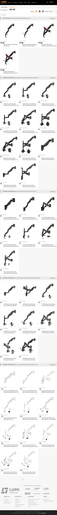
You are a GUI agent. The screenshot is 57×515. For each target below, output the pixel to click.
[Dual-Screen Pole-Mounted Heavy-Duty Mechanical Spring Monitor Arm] (47, 117)
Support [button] (21, 2)
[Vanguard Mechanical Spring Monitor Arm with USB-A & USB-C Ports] (28, 31)
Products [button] (15, 2)
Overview (6, 499)
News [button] (29, 2)
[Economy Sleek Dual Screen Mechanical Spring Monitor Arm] (28, 431)
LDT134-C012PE (23, 241)
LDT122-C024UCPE (23, 469)
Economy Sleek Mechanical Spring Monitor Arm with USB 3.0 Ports (48, 418)
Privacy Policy (22, 513)
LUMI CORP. (29, 511)
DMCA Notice (14, 513)
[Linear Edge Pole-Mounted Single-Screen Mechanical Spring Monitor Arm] (28, 231)
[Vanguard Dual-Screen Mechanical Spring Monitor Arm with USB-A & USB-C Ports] (9, 58)
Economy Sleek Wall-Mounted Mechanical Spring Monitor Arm (11, 391)
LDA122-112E (22, 387)
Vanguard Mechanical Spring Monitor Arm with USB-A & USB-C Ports (29, 45)
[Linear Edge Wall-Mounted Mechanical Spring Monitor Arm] (9, 204)
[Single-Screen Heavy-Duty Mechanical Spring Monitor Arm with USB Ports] (47, 90)
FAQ (29, 506)
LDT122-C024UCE (4, 469)
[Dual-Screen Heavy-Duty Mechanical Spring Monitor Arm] (28, 117)
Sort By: (47, 11)
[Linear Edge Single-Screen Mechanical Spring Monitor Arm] (9, 231)
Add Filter (5, 10)
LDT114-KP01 (3, 41)
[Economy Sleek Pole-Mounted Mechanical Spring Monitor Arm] (28, 404)
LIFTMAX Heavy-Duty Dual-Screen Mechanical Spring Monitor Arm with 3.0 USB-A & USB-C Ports (30, 359)
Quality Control (7, 502)
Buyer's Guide (31, 501)
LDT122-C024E (22, 441)
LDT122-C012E (3, 414)
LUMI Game (17, 506)
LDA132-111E (41, 155)
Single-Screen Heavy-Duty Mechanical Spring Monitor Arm (11, 104)
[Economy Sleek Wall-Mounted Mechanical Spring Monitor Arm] (9, 377)
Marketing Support (32, 502)
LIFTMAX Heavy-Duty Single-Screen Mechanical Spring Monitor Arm (48, 305)
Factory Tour (7, 501)
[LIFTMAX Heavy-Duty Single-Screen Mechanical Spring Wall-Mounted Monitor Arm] (9, 290)
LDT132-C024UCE (4, 155)
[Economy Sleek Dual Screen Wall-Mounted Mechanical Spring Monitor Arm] (47, 377)
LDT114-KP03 (41, 41)
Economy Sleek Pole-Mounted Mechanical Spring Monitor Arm (30, 418)
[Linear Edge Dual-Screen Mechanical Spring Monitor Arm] (47, 231)
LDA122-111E (3, 387)
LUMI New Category (19, 504)
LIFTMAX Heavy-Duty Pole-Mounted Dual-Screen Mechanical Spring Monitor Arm (11, 359)
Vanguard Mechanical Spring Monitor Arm (10, 45)
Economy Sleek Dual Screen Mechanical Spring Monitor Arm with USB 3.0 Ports (11, 473)
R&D (25, 2)
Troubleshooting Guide (33, 504)
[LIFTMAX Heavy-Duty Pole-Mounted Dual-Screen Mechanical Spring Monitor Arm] (9, 345)
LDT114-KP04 (3, 68)
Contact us (34, 2)
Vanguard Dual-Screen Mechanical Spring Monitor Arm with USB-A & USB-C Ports (11, 72)
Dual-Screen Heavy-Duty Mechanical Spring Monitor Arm (30, 131)
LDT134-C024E (41, 241)
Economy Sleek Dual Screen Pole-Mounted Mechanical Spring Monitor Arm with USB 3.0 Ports (29, 473)
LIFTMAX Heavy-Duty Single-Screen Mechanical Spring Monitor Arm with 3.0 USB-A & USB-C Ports (30, 332)
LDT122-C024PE (42, 441)
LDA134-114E (41, 214)
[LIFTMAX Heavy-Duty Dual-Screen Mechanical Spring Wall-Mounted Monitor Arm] (28, 290)
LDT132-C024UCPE (23, 155)
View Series (52, 18)
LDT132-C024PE (42, 127)
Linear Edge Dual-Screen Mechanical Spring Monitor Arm (49, 245)
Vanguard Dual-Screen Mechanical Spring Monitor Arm (49, 45)
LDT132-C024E (22, 127)
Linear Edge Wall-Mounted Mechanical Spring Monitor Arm (11, 218)
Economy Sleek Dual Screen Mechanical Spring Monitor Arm (30, 445)
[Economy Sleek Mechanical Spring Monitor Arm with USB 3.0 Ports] (47, 404)
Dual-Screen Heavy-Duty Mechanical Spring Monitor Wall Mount (29, 186)
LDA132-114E (22, 182)
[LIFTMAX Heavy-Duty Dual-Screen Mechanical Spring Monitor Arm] (47, 317)
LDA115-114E (22, 301)
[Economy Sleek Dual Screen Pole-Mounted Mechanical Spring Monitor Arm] (47, 431)
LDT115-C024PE (4, 355)
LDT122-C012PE (23, 414)
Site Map (28, 513)
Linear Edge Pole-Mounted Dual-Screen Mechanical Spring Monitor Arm (11, 272)
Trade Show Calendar (48, 501)
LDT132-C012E (3, 100)
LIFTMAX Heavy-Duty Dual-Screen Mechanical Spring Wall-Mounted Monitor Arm (29, 305)
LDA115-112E (3, 301)
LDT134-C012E (3, 241)
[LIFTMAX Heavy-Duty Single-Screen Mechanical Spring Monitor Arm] (47, 290)
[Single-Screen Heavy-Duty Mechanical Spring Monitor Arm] (9, 90)
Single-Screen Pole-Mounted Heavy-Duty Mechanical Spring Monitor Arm (30, 104)
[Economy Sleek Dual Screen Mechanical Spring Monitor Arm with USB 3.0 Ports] (9, 458)
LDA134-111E (3, 214)
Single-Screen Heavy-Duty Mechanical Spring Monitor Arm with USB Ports (49, 104)
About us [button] (9, 2)
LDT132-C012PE (23, 100)
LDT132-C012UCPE (4, 127)
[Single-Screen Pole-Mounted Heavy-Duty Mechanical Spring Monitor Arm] (28, 90)
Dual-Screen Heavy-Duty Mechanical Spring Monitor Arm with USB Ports (11, 159)
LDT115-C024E (41, 328)
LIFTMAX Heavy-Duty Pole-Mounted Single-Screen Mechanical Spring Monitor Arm (11, 332)
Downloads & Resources (33, 499)
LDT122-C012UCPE (4, 441)
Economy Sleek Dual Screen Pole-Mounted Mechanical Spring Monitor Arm (48, 445)
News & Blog (46, 499)
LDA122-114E (41, 387)
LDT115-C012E (41, 301)
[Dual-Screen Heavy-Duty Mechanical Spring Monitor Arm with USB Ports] (9, 144)
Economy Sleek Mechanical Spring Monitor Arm (10, 418)
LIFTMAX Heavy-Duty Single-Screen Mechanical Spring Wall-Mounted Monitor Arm (10, 305)
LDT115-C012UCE (23, 328)
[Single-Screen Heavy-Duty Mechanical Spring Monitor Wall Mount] (47, 144)
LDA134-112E (22, 214)
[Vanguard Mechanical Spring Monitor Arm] (9, 31)
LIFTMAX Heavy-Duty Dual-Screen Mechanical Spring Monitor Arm (48, 332)
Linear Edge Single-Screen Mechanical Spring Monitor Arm (11, 245)
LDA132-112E (3, 182)
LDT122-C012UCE (42, 414)
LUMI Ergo (17, 499)
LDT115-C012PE (4, 328)
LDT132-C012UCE (42, 100)
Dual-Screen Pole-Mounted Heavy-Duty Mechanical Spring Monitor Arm (49, 131)
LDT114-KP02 (22, 41)
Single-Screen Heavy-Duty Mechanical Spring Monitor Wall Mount (48, 159)
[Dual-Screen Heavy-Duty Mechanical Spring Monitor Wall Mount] (28, 172)
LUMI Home (17, 501)
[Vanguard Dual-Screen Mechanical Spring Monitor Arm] (47, 31)
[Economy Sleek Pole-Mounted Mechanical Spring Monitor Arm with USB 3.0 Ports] (9, 431)
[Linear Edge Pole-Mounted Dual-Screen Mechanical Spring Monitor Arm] (9, 258)
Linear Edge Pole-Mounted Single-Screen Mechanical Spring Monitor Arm (29, 245)
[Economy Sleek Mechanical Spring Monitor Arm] (9, 404)
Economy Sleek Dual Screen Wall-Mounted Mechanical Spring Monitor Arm (48, 391)
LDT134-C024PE (4, 268)
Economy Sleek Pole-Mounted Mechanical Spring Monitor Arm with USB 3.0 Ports (11, 445)
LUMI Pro (17, 502)
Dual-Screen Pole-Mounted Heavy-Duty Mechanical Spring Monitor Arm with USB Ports (30, 159)
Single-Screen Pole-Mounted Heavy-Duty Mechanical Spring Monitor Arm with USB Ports (11, 131)
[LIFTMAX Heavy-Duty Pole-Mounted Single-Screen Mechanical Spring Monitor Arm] (9, 317)
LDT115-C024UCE (23, 355)
